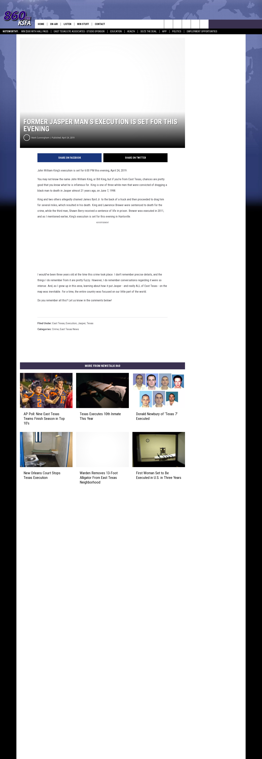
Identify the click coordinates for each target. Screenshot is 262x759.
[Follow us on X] (204, 24)
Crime (55, 329)
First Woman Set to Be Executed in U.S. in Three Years (158, 475)
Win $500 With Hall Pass (34, 31)
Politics (176, 31)
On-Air (54, 24)
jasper (82, 323)
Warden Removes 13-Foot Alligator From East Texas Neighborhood (99, 477)
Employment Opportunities (202, 31)
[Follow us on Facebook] (186, 24)
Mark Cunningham (40, 137)
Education (116, 31)
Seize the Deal (148, 31)
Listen (67, 24)
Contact (100, 24)
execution (71, 323)
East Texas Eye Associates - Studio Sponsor (79, 31)
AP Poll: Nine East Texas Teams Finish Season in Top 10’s (44, 418)
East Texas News (69, 329)
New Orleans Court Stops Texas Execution (42, 475)
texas (90, 323)
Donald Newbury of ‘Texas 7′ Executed (157, 416)
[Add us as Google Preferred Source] (177, 24)
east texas (58, 323)
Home (41, 24)
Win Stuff (83, 24)
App (164, 31)
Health (131, 31)
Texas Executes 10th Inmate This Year (100, 416)
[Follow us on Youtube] (195, 24)
